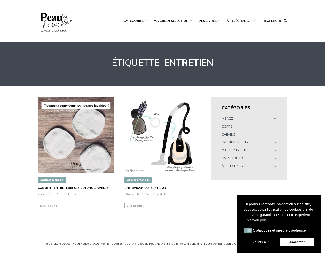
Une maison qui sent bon (145, 187)
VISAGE (227, 119)
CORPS (227, 126)
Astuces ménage (51, 179)
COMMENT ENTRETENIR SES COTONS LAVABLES (73, 187)
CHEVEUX (229, 134)
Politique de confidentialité (184, 243)
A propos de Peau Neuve (148, 243)
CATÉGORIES (134, 21)
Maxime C (229, 243)
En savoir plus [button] (255, 220)
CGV (127, 243)
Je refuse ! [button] (261, 242)
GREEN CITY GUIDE (235, 150)
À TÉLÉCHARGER (240, 21)
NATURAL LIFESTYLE (237, 142)
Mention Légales (112, 243)
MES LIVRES (208, 21)
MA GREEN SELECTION (171, 21)
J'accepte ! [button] (297, 242)
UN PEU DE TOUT (234, 158)
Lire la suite (48, 205)
